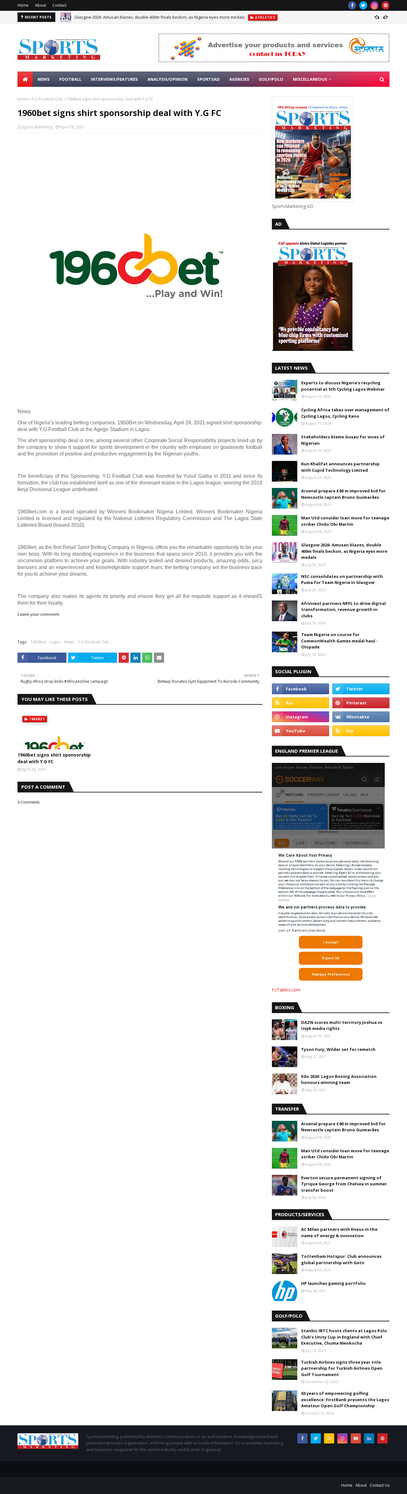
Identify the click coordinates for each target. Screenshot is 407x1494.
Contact (59, 5)
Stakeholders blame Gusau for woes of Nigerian (343, 440)
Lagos (55, 642)
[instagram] (374, 5)
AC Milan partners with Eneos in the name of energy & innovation (339, 1232)
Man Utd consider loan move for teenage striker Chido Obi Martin (345, 521)
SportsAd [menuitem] (208, 79)
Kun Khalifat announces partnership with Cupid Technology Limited (340, 467)
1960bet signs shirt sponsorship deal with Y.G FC (54, 758)
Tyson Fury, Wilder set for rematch (338, 1049)
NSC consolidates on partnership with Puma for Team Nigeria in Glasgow (342, 579)
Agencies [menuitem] (239, 79)
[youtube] (300, 730)
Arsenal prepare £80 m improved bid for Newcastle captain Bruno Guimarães (343, 494)
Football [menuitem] (70, 79)
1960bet (38, 642)
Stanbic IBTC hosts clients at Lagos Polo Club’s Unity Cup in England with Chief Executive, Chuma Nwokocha (344, 1337)
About (40, 5)
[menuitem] (25, 79)
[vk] (361, 716)
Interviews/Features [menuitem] (114, 79)
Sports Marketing (37, 127)
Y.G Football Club (47, 99)
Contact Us (380, 1485)
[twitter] (363, 5)
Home (23, 5)
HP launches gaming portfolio (333, 1283)
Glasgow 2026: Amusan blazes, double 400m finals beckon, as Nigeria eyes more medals (344, 551)
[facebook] (352, 5)
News (69, 642)
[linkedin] (369, 1438)
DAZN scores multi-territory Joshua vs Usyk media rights (341, 1025)
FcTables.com (286, 990)
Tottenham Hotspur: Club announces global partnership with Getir (341, 1259)
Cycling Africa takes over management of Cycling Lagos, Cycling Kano (345, 413)
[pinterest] (386, 5)
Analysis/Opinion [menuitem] (168, 79)
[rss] (300, 702)
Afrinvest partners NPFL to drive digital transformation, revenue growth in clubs (150, 17)
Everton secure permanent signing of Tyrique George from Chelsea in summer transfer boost (344, 1184)
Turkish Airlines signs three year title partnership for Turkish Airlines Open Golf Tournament (342, 1368)
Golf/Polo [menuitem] (271, 79)
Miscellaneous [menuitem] (310, 79)
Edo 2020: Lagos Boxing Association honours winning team (338, 1079)
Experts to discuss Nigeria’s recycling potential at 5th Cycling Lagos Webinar (343, 386)
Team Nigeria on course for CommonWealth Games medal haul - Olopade (339, 641)
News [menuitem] (44, 79)
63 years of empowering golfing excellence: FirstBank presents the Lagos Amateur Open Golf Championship (345, 1399)
